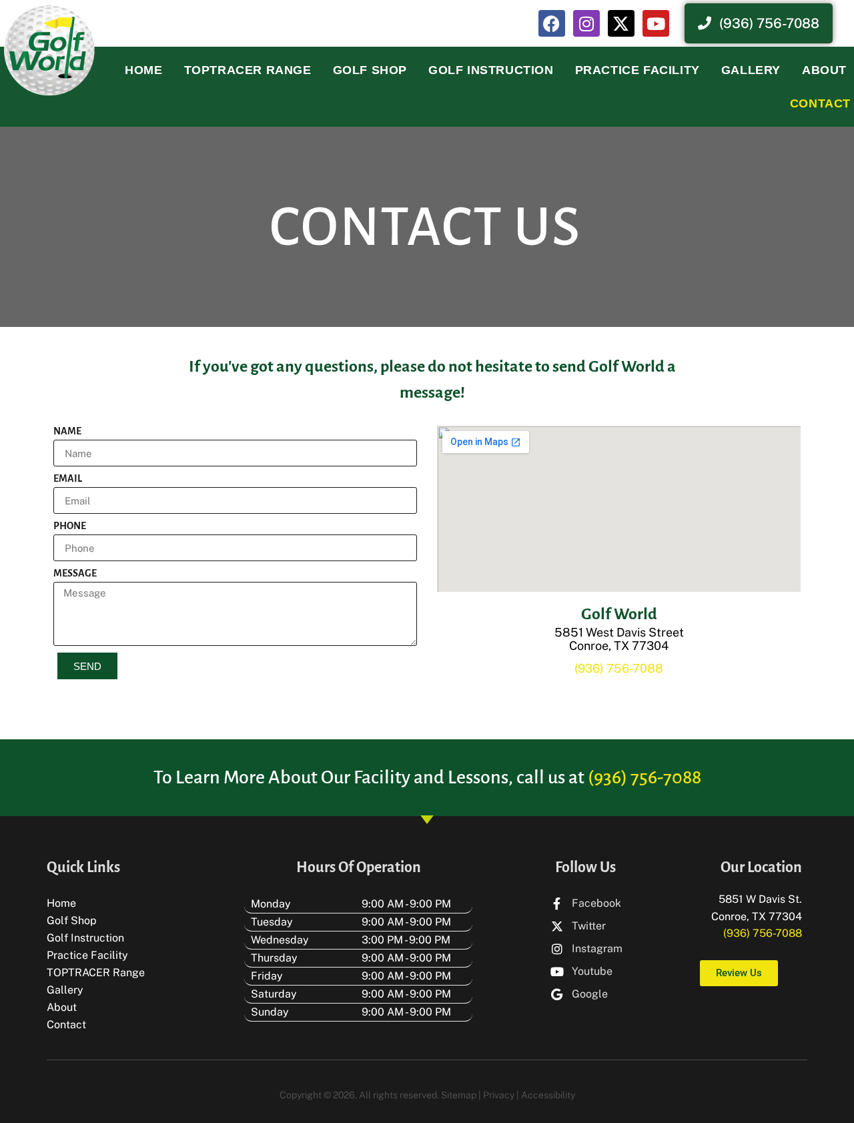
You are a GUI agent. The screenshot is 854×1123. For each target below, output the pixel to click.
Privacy (498, 1095)
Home (143, 70)
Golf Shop (370, 70)
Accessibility (548, 1095)
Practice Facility (637, 70)
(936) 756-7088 (618, 668)
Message (75, 573)
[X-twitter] (621, 23)
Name (67, 431)
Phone (69, 525)
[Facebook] (551, 23)
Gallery (751, 70)
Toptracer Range (248, 70)
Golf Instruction (491, 70)
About (824, 70)
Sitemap (458, 1095)
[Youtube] (656, 23)
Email (67, 478)
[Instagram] (586, 23)
